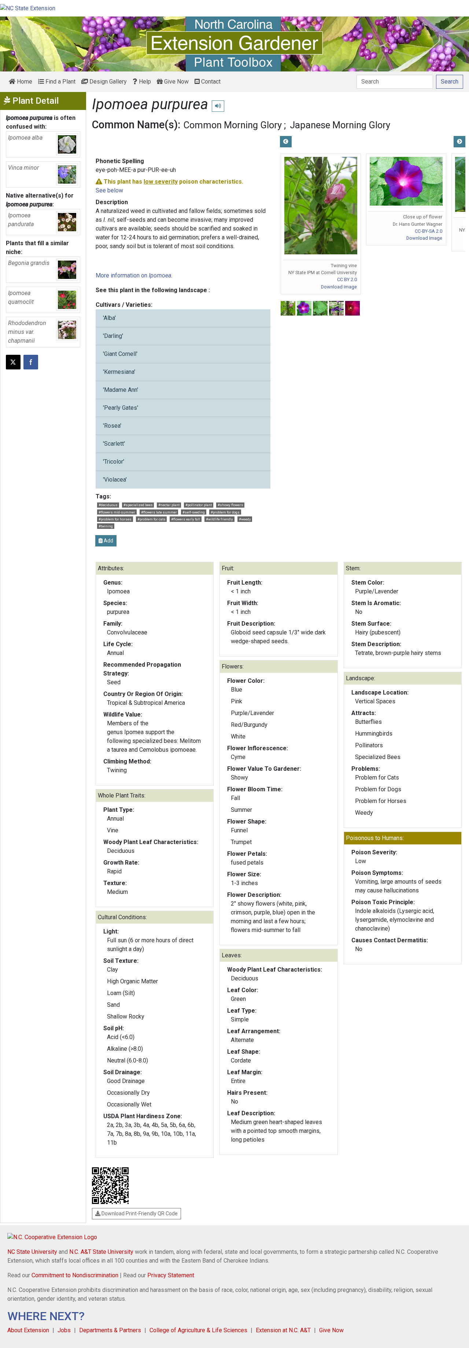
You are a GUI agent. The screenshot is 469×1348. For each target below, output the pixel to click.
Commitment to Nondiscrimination (75, 1275)
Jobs (64, 1330)
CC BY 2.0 (347, 279)
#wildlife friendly (219, 519)
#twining (106, 526)
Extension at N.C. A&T (283, 1330)
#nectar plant (169, 505)
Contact (210, 81)
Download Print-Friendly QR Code (139, 1213)
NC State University (32, 1251)
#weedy (245, 519)
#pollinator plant (198, 505)
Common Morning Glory (233, 124)
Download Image (339, 287)
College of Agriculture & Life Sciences (198, 1330)
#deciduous (108, 505)
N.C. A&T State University (101, 1251)
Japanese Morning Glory (340, 124)
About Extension (28, 1330)
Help (144, 81)
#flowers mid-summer (117, 512)
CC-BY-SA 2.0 (428, 231)
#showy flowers (230, 505)
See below (109, 190)
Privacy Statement (170, 1275)
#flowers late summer (159, 512)
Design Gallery (107, 81)
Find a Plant (59, 81)
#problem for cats (151, 519)
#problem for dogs (225, 512)
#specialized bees (138, 505)
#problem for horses (115, 519)
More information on (133, 275)
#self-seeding (193, 512)
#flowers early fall (185, 519)
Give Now (176, 81)
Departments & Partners (110, 1330)
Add (108, 541)
